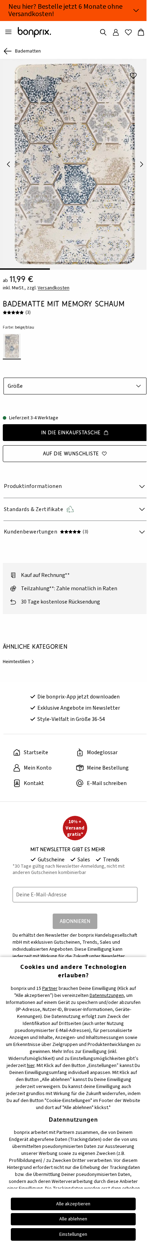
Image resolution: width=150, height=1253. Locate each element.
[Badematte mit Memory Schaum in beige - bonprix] (75, 164)
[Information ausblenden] (136, 10)
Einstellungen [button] (73, 1234)
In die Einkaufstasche (71, 432)
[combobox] (75, 386)
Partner (50, 988)
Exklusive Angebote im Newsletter (78, 707)
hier (31, 1065)
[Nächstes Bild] (141, 164)
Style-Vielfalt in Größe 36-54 (71, 719)
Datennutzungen (107, 995)
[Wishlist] (128, 32)
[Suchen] (103, 32)
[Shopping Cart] (141, 32)
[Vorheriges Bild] (8, 164)
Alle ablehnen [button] (73, 1219)
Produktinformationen (33, 486)
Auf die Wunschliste (71, 453)
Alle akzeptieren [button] (73, 1203)
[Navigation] (8, 32)
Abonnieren (75, 921)
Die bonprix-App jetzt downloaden (78, 696)
